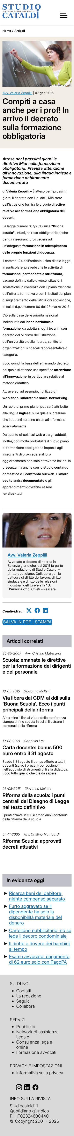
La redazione (28, 995)
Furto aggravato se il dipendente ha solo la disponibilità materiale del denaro (35, 914)
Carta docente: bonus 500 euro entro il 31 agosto (32, 750)
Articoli (19, 30)
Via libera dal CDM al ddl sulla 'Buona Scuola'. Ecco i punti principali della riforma (36, 704)
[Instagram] (19, 1087)
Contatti (23, 990)
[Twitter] (29, 610)
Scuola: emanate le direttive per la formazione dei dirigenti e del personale (36, 666)
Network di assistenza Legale (37, 1034)
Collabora (25, 1006)
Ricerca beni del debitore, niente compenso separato (37, 896)
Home (6, 30)
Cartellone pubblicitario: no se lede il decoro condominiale (40, 933)
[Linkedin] (45, 610)
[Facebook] (37, 610)
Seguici (23, 1001)
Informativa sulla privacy (39, 1072)
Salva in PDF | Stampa (27, 621)
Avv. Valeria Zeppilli (17, 93)
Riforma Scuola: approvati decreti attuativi (31, 844)
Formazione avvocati (36, 1052)
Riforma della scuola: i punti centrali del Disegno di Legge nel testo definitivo (35, 801)
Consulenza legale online (34, 1044)
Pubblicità (25, 1026)
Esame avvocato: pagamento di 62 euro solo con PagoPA (39, 959)
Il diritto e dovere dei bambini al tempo (39, 946)
